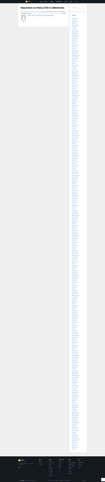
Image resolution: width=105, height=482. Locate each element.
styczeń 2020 (75, 150)
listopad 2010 (75, 333)
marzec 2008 (75, 387)
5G (59, 469)
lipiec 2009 (74, 360)
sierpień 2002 (75, 440)
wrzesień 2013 (75, 277)
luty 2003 (74, 434)
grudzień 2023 (75, 71)
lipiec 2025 (74, 40)
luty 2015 (74, 248)
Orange (60, 462)
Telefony (50, 464)
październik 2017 (75, 195)
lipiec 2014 (74, 260)
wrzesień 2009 (75, 357)
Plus (59, 467)
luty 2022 (74, 108)
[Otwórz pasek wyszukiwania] (78, 1)
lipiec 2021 (74, 120)
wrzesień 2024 (75, 56)
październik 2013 (75, 275)
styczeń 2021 (75, 130)
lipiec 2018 (74, 180)
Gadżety (50, 473)
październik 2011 (75, 315)
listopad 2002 (75, 437)
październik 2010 (75, 335)
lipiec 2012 (74, 300)
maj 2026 (74, 23)
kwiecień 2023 (75, 85)
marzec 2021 (74, 126)
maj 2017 (74, 203)
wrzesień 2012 (75, 297)
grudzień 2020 (75, 132)
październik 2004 (75, 422)
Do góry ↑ (85, 480)
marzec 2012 (74, 307)
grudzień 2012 (75, 292)
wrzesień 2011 (75, 317)
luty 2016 (74, 228)
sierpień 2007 (75, 398)
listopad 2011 (75, 313)
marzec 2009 (75, 367)
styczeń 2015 (75, 250)
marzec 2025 (74, 46)
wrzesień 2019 (75, 157)
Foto (79, 467)
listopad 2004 (75, 420)
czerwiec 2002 (75, 444)
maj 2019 (74, 163)
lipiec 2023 (74, 80)
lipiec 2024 (74, 60)
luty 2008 (74, 388)
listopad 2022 (75, 93)
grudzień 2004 (75, 419)
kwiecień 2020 (75, 145)
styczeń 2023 (75, 90)
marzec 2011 (74, 327)
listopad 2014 (75, 253)
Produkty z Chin (51, 475)
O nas (50, 480)
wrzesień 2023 (75, 76)
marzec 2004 (75, 427)
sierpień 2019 (75, 158)
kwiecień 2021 (75, 125)
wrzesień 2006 (75, 405)
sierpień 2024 (75, 58)
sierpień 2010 (75, 338)
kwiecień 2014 (75, 265)
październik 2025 (75, 35)
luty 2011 (74, 328)
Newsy (45, 1)
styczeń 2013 (75, 290)
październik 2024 (75, 55)
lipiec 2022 (74, 100)
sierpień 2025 (75, 38)
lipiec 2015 (74, 240)
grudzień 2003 (75, 429)
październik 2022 (75, 95)
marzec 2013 (74, 287)
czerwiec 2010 (75, 342)
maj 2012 (74, 303)
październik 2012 (75, 295)
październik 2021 (75, 115)
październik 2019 (75, 155)
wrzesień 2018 (75, 177)
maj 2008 (74, 383)
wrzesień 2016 (75, 217)
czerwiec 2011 (75, 322)
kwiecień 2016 (75, 225)
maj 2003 (74, 432)
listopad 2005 (75, 412)
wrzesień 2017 (75, 197)
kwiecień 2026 (75, 25)
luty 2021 (74, 128)
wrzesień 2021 (75, 116)
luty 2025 (74, 48)
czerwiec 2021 (75, 121)
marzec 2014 (74, 267)
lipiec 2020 (74, 140)
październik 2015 (75, 235)
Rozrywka (80, 464)
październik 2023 (75, 75)
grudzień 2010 (75, 332)
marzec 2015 (74, 247)
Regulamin (61, 480)
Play (59, 464)
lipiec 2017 (74, 200)
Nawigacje (50, 469)
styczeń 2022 (75, 110)
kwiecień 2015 (75, 245)
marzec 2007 (75, 403)
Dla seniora (51, 467)
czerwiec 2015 (75, 242)
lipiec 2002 (74, 442)
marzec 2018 (74, 187)
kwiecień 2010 (75, 345)
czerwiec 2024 (75, 61)
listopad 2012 (75, 293)
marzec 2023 (75, 86)
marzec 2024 (75, 66)
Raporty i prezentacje (72, 462)
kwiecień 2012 (75, 305)
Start (41, 1)
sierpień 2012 (75, 298)
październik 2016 (75, 215)
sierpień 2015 (75, 238)
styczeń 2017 (75, 210)
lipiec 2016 (74, 220)
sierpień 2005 (75, 417)
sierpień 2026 (75, 18)
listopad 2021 (75, 113)
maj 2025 (74, 43)
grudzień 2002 (75, 435)
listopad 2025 (75, 33)
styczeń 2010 (75, 350)
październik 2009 (75, 355)
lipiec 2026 (74, 20)
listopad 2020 (75, 133)
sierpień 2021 (75, 118)
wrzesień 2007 (75, 397)
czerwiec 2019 (75, 162)
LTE (59, 471)
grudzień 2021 (75, 111)
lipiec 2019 (74, 160)
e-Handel (70, 471)
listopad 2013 (75, 273)
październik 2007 (75, 395)
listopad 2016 (75, 213)
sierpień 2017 (75, 198)
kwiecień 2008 (75, 385)
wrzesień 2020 (75, 136)
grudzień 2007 (75, 392)
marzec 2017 (74, 207)
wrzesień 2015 (75, 237)
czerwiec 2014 (75, 262)
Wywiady (70, 467)
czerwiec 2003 (75, 430)
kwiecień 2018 (75, 185)
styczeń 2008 (75, 390)
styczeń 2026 (75, 30)
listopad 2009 (75, 353)
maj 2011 (74, 323)
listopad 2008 (75, 373)
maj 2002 (74, 445)
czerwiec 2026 (75, 21)
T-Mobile (60, 466)
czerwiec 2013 (75, 282)
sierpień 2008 (75, 378)
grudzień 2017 (75, 192)
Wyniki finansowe (71, 464)
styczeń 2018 (75, 190)
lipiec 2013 (74, 280)
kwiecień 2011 (75, 325)
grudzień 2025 (75, 31)
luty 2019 (74, 168)
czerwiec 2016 (75, 222)
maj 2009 (74, 363)
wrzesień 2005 (75, 415)
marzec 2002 (75, 447)
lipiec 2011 (74, 320)
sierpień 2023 (75, 78)
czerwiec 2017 (75, 202)
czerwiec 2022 (75, 101)
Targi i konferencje (71, 466)
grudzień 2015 (75, 232)
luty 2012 (74, 308)
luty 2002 (74, 449)
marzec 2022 (74, 106)
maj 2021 (74, 123)
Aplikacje (79, 466)
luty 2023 (74, 88)
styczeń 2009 (75, 370)
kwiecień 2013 (75, 285)
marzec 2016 (74, 227)
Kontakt (53, 480)
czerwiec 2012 (75, 302)
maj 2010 (74, 343)
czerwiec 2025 (75, 41)
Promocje (40, 462)
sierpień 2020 (75, 138)
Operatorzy (58, 1)
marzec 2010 (74, 347)
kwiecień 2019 (75, 165)
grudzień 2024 (75, 51)
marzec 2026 (75, 26)
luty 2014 (74, 268)
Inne (71, 1)
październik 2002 (75, 439)
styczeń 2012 (75, 310)
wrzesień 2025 (75, 36)
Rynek (66, 1)
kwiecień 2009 (75, 365)
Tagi (64, 480)
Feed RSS (68, 480)
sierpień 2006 (75, 407)
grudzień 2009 (75, 352)
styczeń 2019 (75, 170)
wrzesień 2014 (75, 257)
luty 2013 (74, 288)
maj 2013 (74, 283)
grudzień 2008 (75, 372)
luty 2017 (74, 208)
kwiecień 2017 (75, 205)
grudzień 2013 (75, 272)
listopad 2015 (75, 233)
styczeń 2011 (74, 330)
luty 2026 (74, 28)
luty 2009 (74, 368)
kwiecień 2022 (75, 105)
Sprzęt (51, 1)
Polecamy (40, 464)
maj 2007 (74, 402)
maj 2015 (74, 243)
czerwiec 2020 (75, 142)
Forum (25, 11)
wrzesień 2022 (75, 96)
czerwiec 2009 (75, 362)
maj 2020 (74, 143)
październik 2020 (75, 135)
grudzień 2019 (75, 152)
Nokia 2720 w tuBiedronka (40, 11)
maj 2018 (74, 183)
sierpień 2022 (75, 98)
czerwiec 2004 (75, 423)
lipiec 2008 (74, 380)
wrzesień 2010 (75, 337)
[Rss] (19, 467)
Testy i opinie (51, 462)
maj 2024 (74, 63)
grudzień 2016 (75, 212)
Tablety (50, 466)
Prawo (69, 469)
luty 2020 (74, 148)
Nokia (32, 11)
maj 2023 (74, 83)
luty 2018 (74, 188)
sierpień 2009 (75, 358)
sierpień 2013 (75, 278)
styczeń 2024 (75, 70)
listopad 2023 (75, 73)
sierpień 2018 (75, 178)
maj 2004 (74, 425)
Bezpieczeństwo (81, 462)
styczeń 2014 (75, 270)
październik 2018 (75, 175)
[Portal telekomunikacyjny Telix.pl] (22, 460)
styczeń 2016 (75, 230)
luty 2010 (74, 348)
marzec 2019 (74, 167)
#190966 (64, 13)
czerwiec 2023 (75, 81)
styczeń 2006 (75, 410)
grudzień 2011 (75, 312)
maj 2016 (74, 223)
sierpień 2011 (74, 318)
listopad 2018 (75, 173)
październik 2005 (75, 413)
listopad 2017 (75, 193)
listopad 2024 (75, 53)
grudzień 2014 (75, 252)
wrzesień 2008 (75, 377)
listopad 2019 (75, 153)
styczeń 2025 (75, 50)
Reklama (69, 473)
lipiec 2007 (74, 400)
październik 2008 (75, 375)
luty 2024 (74, 68)
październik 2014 (75, 255)
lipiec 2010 (74, 340)
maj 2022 (74, 103)
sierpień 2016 (75, 218)
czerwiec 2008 (75, 382)
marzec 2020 (75, 146)
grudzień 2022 (75, 91)
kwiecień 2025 (75, 45)
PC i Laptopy (51, 471)
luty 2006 (74, 409)
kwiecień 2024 (75, 65)
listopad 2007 (75, 393)
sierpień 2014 (75, 258)
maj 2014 (74, 263)
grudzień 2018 (75, 172)
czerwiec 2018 (75, 182)
